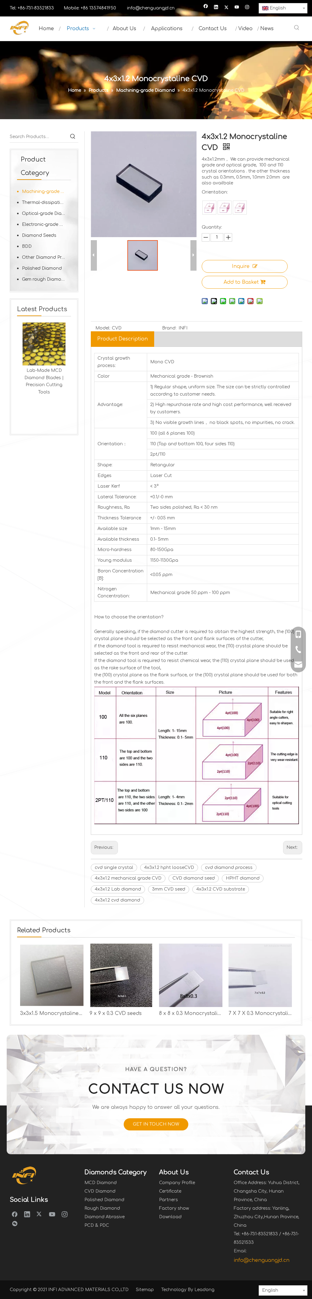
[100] (209, 207)
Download (170, 1217)
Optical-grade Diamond (46, 213)
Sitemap (145, 1289)
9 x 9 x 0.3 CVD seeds (116, 1013)
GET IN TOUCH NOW (156, 1124)
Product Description (122, 339)
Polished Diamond (42, 268)
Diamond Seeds (39, 235)
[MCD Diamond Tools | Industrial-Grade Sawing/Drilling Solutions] (48, 343)
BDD (27, 246)
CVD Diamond (99, 1191)
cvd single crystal (114, 867)
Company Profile (177, 1182)
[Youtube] (237, 8)
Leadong (204, 1289)
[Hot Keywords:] (296, 28)
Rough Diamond (102, 1208)
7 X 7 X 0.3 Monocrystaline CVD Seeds (260, 1013)
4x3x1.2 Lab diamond (118, 889)
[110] (224, 207)
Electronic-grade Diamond (46, 224)
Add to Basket (241, 282)
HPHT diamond (243, 878)
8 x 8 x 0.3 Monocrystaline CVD (190, 1013)
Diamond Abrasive (104, 1217)
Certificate (170, 1191)
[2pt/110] (240, 207)
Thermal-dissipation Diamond (46, 202)
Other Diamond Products (46, 257)
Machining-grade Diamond (46, 191)
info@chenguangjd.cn (151, 8)
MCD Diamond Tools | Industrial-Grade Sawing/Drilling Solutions (48, 385)
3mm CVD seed (168, 889)
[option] (48, 362)
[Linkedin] (216, 8)
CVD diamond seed (193, 878)
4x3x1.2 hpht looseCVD (169, 867)
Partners (168, 1200)
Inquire (241, 266)
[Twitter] (226, 8)
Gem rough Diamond (44, 279)
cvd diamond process (229, 867)
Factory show (174, 1208)
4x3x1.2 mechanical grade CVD (128, 878)
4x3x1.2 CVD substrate (220, 889)
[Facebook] (206, 8)
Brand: (169, 328)
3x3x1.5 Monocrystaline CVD (51, 1013)
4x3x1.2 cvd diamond (117, 900)
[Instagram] (247, 8)
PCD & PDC (96, 1225)
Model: (102, 328)
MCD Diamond (100, 1182)
